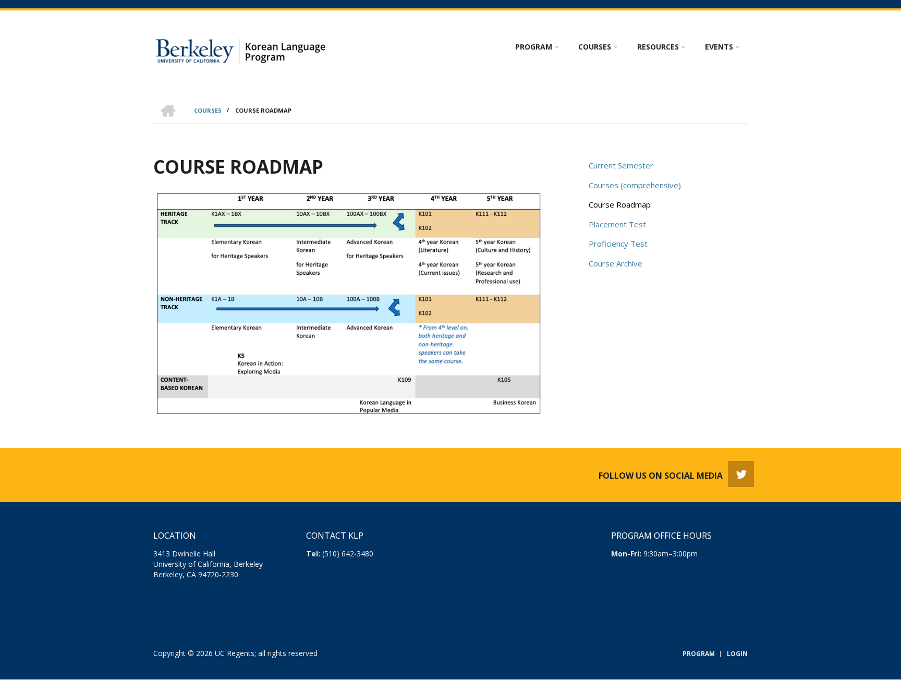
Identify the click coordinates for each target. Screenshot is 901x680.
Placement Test (617, 224)
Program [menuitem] (533, 47)
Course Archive (615, 263)
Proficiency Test (618, 243)
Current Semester (621, 165)
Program (699, 654)
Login (737, 654)
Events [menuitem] (719, 47)
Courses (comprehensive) (635, 185)
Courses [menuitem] (594, 47)
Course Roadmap (620, 204)
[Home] (243, 49)
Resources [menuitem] (658, 47)
